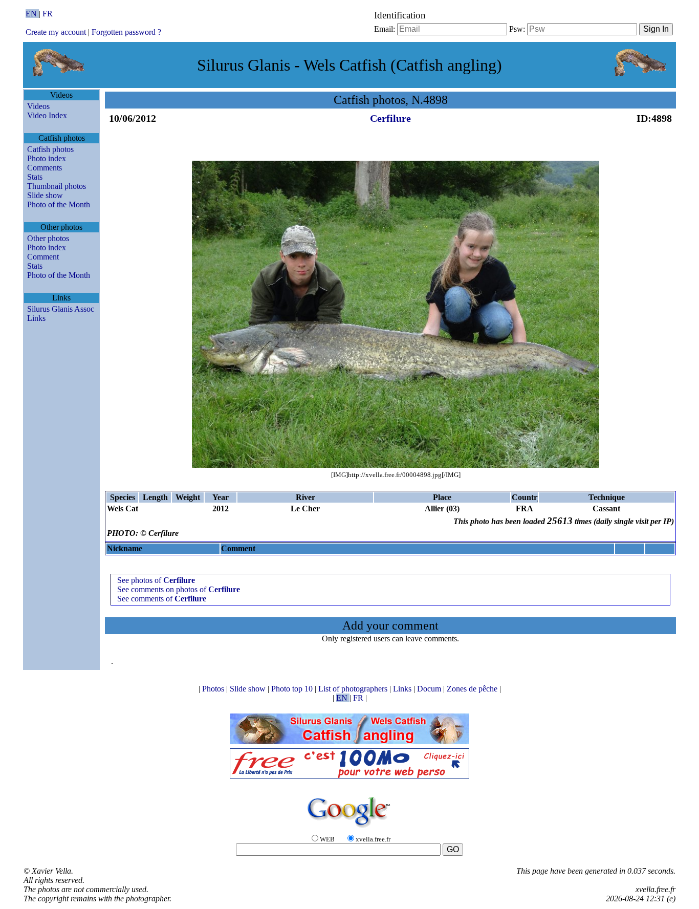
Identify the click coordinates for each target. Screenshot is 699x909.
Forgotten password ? (126, 32)
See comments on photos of (178, 589)
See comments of (161, 598)
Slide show (45, 195)
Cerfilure (390, 118)
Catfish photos (50, 149)
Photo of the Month (58, 204)
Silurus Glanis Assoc (60, 309)
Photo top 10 (293, 688)
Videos (38, 106)
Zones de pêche (473, 688)
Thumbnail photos (56, 186)
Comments (44, 167)
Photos (214, 688)
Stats (34, 176)
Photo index (46, 158)
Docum (430, 688)
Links (36, 318)
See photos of (156, 580)
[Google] (349, 828)
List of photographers (353, 688)
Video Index (47, 115)
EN (32, 13)
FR (47, 13)
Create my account (56, 32)
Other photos (48, 238)
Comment (43, 256)
